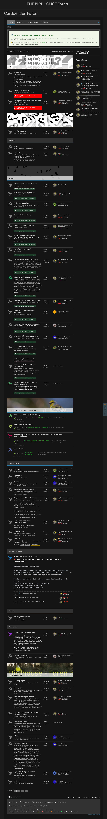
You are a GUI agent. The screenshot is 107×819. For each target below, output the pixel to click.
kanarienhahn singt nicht (64, 203)
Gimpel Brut (60, 713)
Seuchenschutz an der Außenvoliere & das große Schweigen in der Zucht (90, 91)
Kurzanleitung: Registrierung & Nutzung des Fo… (65, 101)
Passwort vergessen (40, 42)
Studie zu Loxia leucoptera (64, 325)
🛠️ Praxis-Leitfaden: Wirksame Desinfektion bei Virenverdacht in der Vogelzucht (89, 85)
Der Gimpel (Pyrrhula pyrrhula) (24, 193)
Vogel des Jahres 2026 (63, 147)
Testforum (17, 781)
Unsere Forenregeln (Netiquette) (65, 73)
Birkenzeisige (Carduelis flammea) (26, 184)
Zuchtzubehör (19, 449)
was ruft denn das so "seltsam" (64, 688)
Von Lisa (59, 238)
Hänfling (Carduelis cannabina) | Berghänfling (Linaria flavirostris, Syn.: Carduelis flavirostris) (27, 237)
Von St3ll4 (60, 774)
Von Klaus (60, 205)
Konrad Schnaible (62, 744)
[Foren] (8, 26)
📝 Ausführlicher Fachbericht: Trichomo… (65, 539)
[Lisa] (55, 238)
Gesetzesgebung (20, 131)
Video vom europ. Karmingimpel (65, 301)
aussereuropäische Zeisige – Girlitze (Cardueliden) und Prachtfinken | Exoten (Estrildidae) (38, 435)
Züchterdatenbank (20, 743)
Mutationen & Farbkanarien (23, 425)
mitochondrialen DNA (33, 288)
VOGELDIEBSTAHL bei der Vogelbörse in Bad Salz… (65, 697)
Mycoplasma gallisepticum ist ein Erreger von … (65, 532)
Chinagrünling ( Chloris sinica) (64, 215)
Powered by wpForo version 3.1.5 (94, 814)
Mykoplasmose (19, 531)
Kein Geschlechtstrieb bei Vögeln (65, 469)
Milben (22, 544)
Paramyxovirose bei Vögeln (21, 527)
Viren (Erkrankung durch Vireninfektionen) (22, 521)
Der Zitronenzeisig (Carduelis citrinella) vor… (65, 260)
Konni (84, 66)
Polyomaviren (31, 525)
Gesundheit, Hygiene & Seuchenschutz (27, 556)
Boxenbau (60, 736)
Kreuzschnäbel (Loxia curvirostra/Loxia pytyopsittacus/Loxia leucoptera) (27, 325)
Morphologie (17, 285)
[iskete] (55, 313)
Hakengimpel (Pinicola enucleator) (26, 336)
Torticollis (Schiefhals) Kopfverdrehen (65, 521)
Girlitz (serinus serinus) (22, 203)
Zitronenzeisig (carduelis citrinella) (26, 260)
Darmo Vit (60, 617)
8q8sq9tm (60, 781)
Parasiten (17, 539)
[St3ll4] (55, 774)
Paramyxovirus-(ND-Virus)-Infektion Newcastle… (65, 482)
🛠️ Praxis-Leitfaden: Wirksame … (27, 593)
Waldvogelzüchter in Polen (64, 193)
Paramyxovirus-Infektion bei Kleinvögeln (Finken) (88, 103)
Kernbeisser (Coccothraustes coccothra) (24, 311)
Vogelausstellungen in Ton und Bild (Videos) (24, 772)
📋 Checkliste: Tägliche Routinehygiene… (29, 597)
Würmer (27, 544)
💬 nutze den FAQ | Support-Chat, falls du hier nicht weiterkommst (26, 96)
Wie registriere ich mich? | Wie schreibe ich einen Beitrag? (27, 101)
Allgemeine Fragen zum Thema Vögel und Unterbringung (26, 713)
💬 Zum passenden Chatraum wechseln (24, 188)
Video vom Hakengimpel (64, 337)
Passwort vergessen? (21, 90)
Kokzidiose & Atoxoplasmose (24, 489)
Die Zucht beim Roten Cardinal (65, 347)
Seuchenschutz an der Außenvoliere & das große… (32, 601)
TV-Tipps (17, 153)
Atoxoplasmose (61, 490)
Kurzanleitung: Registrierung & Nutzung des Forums (89, 114)
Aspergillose (18, 476)
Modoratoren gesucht (21, 721)
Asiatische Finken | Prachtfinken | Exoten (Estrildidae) (25, 383)
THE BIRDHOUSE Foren (47, 4)
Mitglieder (45, 22)
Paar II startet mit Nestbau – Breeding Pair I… (65, 655)
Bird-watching (18, 688)
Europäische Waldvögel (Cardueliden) (27, 415)
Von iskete (60, 313)
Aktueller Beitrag (33, 22)
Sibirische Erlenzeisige (63, 250)
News (16, 146)
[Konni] (55, 75)
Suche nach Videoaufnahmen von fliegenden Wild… (65, 772)
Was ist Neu (20, 22)
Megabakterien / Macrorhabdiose (25, 498)
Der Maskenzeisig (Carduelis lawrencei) (24, 359)
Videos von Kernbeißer (63, 311)
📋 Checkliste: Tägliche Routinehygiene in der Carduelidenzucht (87, 78)
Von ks (59, 326)
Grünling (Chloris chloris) (22, 215)
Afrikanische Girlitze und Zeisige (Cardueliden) (25, 365)
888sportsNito (28, 806)
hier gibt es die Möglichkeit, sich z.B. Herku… (65, 131)
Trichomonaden (35, 544)
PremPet (23, 620)
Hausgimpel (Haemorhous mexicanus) (24, 361)
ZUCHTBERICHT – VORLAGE (64, 633)
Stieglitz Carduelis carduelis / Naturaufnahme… (65, 226)
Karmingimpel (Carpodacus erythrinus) (27, 300)
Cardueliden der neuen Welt (23, 346)
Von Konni (60, 75)
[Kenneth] (55, 93)
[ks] (55, 327)
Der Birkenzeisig (62, 184)
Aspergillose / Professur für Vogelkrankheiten (65, 476)
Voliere (16, 736)
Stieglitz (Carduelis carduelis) (24, 225)
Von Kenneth (60, 92)
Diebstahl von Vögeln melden (24, 697)
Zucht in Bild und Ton (21, 655)
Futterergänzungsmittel (22, 617)
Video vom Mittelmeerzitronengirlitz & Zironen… (65, 277)
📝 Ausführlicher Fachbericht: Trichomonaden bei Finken (89, 71)
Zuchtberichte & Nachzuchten (24, 633)
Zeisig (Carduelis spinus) (22, 249)
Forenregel (17, 72)
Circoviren (23, 525)
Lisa (84, 73)
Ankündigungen (19, 681)
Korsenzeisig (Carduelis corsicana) (26, 277)
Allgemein (17, 469)
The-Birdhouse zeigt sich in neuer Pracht (65, 681)
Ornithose (17, 482)
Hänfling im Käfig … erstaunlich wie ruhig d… (65, 236)
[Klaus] (55, 206)
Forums (11, 22)
